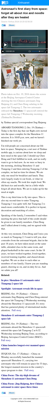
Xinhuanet (23, 2)
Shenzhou (18, 110)
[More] (11, 25)
